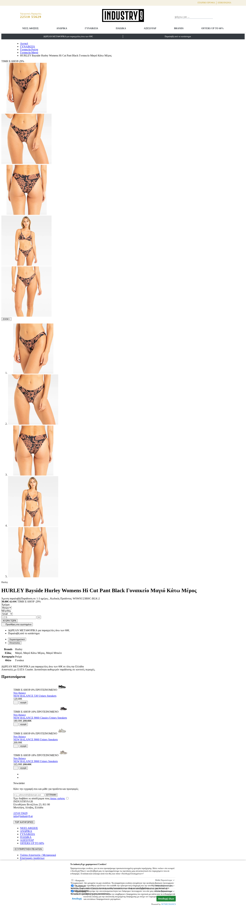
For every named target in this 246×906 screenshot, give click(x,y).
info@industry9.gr (23, 816)
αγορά (23, 702)
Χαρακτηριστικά (17, 639)
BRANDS (179, 28)
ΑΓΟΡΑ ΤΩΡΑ (9, 621)
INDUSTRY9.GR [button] (23, 801)
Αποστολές (14, 643)
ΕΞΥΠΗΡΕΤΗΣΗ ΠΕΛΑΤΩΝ (28, 849)
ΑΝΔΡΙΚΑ (61, 28)
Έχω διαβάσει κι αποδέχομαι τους (39, 798)
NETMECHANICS (168, 904)
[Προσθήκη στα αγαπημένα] (15, 702)
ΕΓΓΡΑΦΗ (51, 795)
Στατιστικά (81, 886)
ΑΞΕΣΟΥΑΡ (150, 28)
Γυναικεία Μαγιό (29, 52)
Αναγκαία (80, 880)
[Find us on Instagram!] (21, 777)
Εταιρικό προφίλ (206, 3)
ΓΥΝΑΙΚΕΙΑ (91, 28)
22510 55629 (20, 813)
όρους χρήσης (57, 798)
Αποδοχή (77, 898)
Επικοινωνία (224, 3)
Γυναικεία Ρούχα (29, 49)
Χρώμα (5, 604)
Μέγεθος (6, 610)
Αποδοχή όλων (166, 898)
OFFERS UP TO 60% (212, 28)
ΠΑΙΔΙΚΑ (121, 28)
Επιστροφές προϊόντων (32, 858)
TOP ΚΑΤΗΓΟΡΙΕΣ (24, 822)
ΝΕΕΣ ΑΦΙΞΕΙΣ (30, 28)
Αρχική (24, 43)
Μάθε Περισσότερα (163, 880)
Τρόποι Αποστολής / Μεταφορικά (38, 855)
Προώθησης (81, 891)
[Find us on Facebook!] (21, 774)
